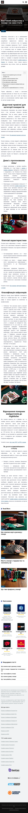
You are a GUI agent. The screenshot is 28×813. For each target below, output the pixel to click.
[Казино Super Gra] (7, 630)
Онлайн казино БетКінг (7, 751)
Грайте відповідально (14, 809)
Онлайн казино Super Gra (7, 761)
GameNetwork (4, 24)
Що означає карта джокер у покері (11, 666)
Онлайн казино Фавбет (7, 758)
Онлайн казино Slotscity (7, 748)
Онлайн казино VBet (6, 755)
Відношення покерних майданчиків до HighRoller (13, 85)
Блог (9, 24)
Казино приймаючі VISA (7, 727)
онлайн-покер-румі (20, 186)
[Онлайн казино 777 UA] (7, 646)
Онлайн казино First (6, 765)
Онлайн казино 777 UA (7, 649)
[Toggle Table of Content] (23, 73)
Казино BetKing (21, 648)
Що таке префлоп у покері (11, 589)
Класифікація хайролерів (10, 82)
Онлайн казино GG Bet (21, 632)
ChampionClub (7, 613)
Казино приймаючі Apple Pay (9, 714)
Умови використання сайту (7, 808)
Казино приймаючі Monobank (9, 717)
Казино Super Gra (7, 631)
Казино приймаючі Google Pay (9, 710)
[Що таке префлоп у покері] (14, 577)
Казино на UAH (5, 731)
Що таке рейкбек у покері (8, 679)
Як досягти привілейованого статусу (13, 87)
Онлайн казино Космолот (8, 745)
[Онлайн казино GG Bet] (21, 630)
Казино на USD (5, 734)
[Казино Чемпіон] (21, 611)
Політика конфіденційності (20, 808)
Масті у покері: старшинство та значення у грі (13, 670)
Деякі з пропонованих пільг (10, 78)
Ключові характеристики (10, 80)
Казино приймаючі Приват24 (9, 720)
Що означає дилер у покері (8, 676)
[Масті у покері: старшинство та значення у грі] (14, 549)
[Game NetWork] (2, 2)
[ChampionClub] (7, 611)
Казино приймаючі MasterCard (9, 724)
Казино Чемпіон (21, 613)
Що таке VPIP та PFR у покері (18, 442)
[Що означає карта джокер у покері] (14, 520)
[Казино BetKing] (21, 646)
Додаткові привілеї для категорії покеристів (12, 75)
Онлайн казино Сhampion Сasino (9, 741)
